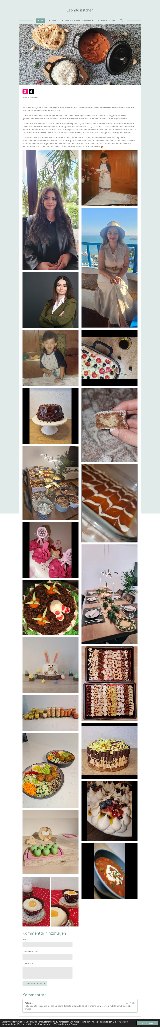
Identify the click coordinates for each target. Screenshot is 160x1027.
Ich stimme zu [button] (147, 1023)
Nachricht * (27, 963)
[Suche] (121, 20)
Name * (26, 939)
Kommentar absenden (34, 983)
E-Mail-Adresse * (30, 951)
